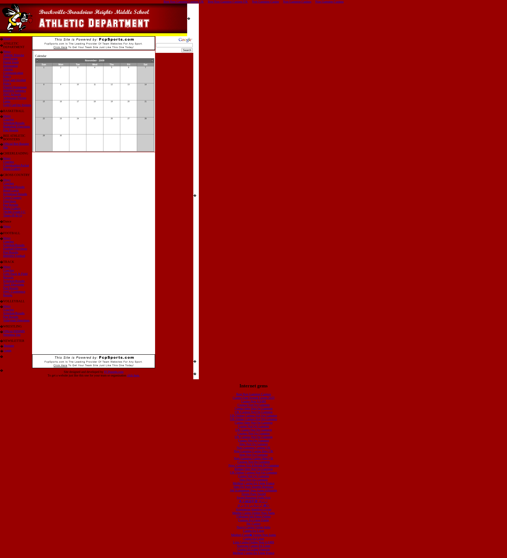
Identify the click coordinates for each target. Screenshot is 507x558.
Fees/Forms (10, 58)
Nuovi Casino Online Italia (253, 527)
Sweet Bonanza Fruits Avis (254, 497)
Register (9, 345)
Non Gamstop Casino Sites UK (253, 451)
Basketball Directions (16, 126)
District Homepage (15, 87)
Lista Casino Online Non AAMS (253, 542)
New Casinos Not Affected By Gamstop (253, 465)
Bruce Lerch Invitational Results (15, 192)
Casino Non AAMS (253, 401)
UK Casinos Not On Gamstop (254, 412)
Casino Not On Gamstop (253, 426)
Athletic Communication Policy (13, 73)
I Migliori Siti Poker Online (253, 516)
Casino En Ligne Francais (253, 549)
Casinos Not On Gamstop (253, 405)
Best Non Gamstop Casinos (253, 394)
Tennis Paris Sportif (253, 494)
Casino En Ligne (253, 530)
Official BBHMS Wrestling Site (14, 333)
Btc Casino (253, 523)
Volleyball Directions (16, 320)
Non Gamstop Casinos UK (254, 447)
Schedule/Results (14, 123)
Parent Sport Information (11, 64)
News (6, 51)
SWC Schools (12, 94)
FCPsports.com (113, 372)
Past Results (10, 130)
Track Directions (13, 284)
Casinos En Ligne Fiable (253, 520)
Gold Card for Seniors (17, 105)
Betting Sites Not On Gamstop (253, 469)
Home (7, 38)
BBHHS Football (14, 256)
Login (7, 350)
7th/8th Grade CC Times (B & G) (14, 213)
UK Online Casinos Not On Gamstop (253, 415)
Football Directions (15, 248)
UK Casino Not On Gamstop (253, 430)
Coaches (8, 119)
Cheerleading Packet (16, 165)
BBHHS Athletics (14, 90)
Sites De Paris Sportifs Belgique (253, 487)
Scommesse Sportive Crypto (253, 509)
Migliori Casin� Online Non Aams (253, 535)
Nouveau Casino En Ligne (253, 546)
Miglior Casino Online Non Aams (253, 513)
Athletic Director (13, 55)
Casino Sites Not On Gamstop (254, 408)
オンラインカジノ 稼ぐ (253, 505)
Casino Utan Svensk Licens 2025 (253, 397)
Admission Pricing (14, 98)
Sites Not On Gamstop (253, 444)
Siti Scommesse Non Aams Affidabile (253, 490)
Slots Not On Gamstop (253, 454)
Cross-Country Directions (12, 199)
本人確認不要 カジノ (253, 501)
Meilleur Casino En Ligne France (253, 483)
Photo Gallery (12, 169)
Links (6, 101)
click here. (133, 375)
